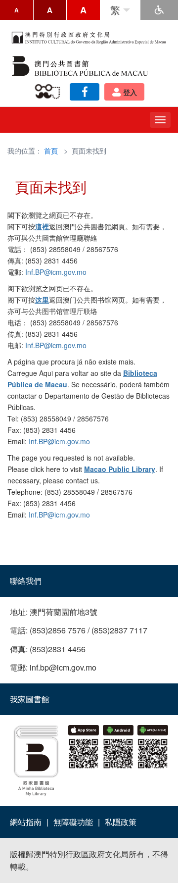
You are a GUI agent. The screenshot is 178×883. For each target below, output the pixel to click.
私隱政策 (120, 822)
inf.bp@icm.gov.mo (63, 667)
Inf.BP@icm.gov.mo (56, 272)
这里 (42, 300)
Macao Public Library (119, 469)
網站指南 (26, 822)
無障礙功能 (73, 822)
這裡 (42, 226)
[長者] (49, 92)
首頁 (51, 151)
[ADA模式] (159, 10)
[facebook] (84, 92)
